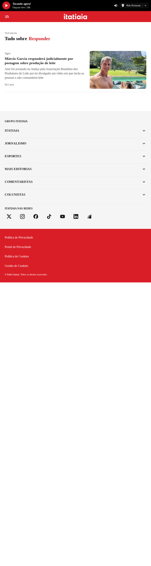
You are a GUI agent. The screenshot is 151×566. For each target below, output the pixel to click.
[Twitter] (9, 216)
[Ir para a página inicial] (75, 16)
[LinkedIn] (76, 216)
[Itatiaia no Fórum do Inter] (89, 216)
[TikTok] (49, 216)
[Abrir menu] (7, 16)
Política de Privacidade (19, 237)
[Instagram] (22, 216)
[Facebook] (35, 216)
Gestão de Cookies (16, 265)
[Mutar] (116, 5)
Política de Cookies (17, 256)
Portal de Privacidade (18, 247)
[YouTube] (62, 216)
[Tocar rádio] (6, 5)
